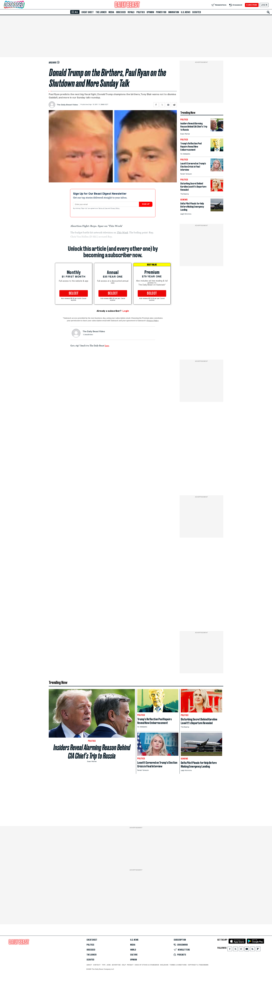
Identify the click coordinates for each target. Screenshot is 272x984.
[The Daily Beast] (127, 5)
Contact (97, 965)
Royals (131, 12)
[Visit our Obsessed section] (23, 5)
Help (124, 965)
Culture (134, 955)
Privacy (130, 965)
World (133, 950)
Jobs (109, 965)
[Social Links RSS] (252, 949)
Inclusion (164, 965)
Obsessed (121, 12)
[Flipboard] (258, 949)
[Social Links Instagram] (241, 949)
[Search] (268, 12)
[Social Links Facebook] (230, 949)
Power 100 (161, 12)
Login (126, 311)
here (107, 345)
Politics (140, 12)
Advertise (116, 965)
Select (74, 293)
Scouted (196, 12)
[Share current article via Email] (168, 104)
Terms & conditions (178, 965)
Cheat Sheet (87, 12)
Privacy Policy (115, 208)
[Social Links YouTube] (247, 949)
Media (111, 12)
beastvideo (89, 335)
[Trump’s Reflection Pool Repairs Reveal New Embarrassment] (217, 150)
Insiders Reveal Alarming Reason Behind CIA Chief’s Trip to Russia (91, 751)
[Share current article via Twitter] (162, 104)
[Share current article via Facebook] (156, 104)
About (89, 965)
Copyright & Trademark (198, 965)
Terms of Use (103, 208)
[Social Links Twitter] (235, 949)
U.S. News (185, 12)
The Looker (101, 12)
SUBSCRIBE (251, 5)
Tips (103, 965)
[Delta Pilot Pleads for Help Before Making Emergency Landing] (217, 210)
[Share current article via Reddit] (174, 104)
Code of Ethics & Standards (147, 965)
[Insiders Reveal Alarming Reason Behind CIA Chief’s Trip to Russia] (217, 130)
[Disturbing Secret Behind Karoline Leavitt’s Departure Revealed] (217, 190)
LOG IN (264, 5)
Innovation (173, 12)
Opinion (150, 12)
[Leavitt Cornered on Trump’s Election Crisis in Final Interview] (217, 170)
